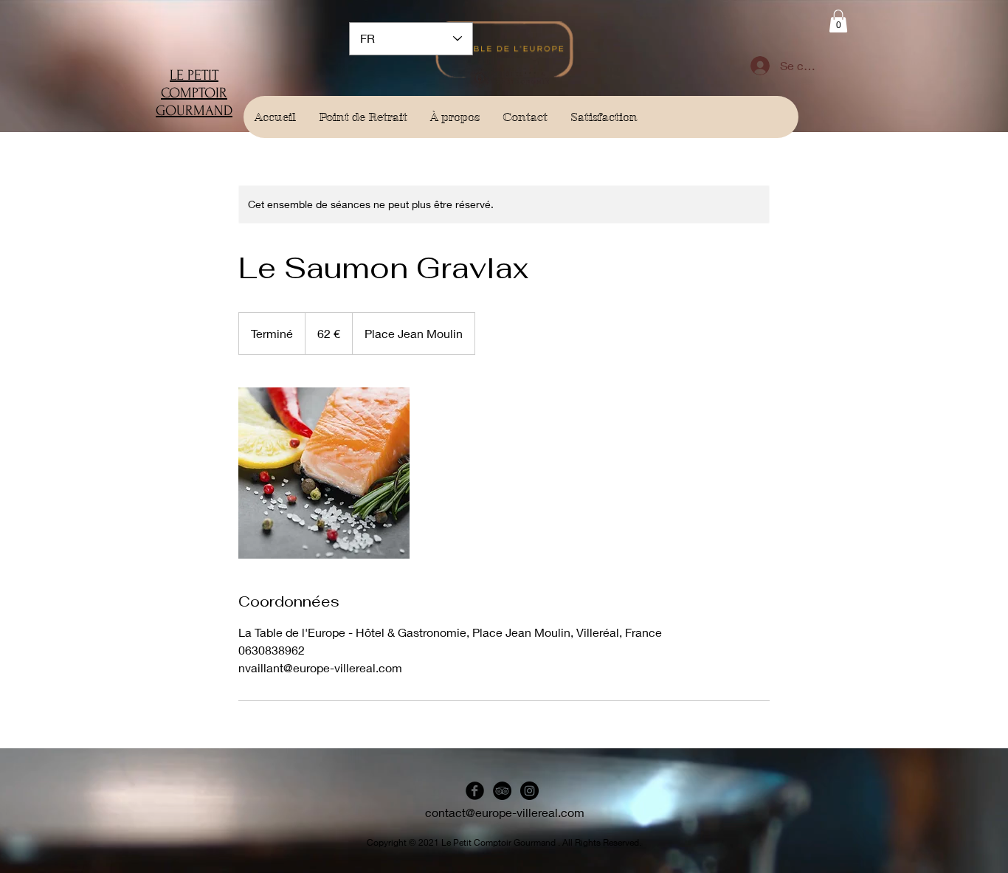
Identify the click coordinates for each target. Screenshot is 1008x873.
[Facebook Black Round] (475, 790)
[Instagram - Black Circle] (529, 790)
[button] (838, 21)
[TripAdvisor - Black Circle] (502, 790)
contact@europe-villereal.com (504, 812)
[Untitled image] (324, 473)
